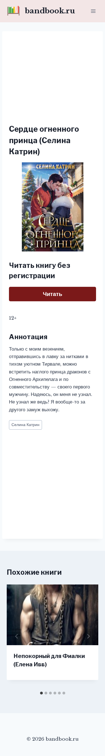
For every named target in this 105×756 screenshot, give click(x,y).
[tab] (41, 693)
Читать (52, 294)
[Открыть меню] (93, 11)
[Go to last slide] (17, 636)
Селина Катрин (25, 424)
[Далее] (88, 636)
